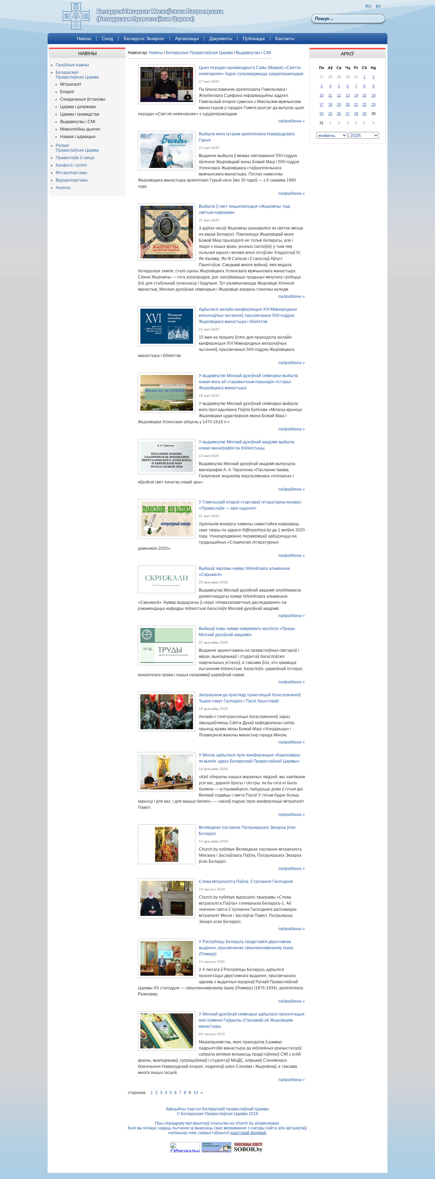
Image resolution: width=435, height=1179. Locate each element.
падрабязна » (291, 121)
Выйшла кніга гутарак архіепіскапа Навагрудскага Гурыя (247, 137)
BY (378, 6)
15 (364, 95)
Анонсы (63, 187)
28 (356, 114)
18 (330, 104)
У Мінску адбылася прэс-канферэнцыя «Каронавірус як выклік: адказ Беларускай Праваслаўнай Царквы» (250, 758)
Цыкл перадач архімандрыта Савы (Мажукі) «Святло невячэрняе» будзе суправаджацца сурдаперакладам (251, 70)
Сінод (107, 38)
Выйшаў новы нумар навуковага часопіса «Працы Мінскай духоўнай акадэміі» (247, 631)
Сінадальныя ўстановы (82, 99)
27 (348, 114)
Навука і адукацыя (77, 136)
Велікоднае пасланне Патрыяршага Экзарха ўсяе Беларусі (247, 830)
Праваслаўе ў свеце (75, 157)
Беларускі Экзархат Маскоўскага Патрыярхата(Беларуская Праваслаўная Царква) (160, 15)
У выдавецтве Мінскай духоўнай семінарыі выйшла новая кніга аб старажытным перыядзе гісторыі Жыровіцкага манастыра (248, 381)
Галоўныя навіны (72, 65)
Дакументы (220, 38)
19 (339, 104)
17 (321, 104)
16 (373, 95)
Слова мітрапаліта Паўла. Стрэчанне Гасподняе (246, 881)
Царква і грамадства (79, 114)
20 (348, 104)
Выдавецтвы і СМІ (77, 121)
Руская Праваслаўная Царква (77, 148)
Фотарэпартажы (71, 172)
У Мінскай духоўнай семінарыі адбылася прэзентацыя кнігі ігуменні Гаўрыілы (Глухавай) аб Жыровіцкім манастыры (251, 1020)
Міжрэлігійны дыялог (80, 129)
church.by (245, 1123)
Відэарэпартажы (72, 180)
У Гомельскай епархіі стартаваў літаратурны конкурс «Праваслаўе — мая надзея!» (250, 505)
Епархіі (67, 91)
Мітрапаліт (71, 84)
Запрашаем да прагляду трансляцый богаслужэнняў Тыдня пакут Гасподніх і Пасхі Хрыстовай (250, 698)
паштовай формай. (248, 1132)
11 (330, 95)
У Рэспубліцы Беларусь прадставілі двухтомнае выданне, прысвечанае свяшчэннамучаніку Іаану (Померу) (246, 947)
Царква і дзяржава (78, 106)
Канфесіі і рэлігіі (71, 165)
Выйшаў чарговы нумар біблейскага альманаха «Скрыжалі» (244, 571)
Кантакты (284, 38)
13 (348, 95)
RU (368, 6)
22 (364, 104)
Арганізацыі (187, 38)
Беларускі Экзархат (144, 38)
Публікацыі (254, 38)
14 (356, 95)
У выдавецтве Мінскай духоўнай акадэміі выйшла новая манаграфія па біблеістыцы (246, 445)
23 (373, 104)
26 (339, 114)
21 (356, 104)
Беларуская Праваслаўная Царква (77, 75)
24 (321, 114)
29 (364, 114)
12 (339, 95)
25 (330, 114)
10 (195, 1092)
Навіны (84, 38)
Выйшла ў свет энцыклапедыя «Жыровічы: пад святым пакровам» (244, 209)
